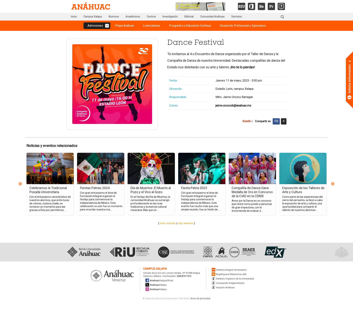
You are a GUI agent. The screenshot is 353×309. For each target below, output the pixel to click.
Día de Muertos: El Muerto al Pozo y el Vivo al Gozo (151, 190)
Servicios (236, 16)
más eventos (185, 223)
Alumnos (113, 16)
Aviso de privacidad (200, 298)
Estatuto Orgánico (235, 278)
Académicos (133, 16)
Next (333, 184)
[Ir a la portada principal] (91, 6)
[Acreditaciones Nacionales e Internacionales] (229, 252)
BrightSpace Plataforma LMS (231, 274)
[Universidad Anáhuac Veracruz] (112, 275)
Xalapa (158, 284)
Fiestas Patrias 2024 (95, 188)
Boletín (247, 121)
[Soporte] (281, 6)
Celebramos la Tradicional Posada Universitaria (48, 190)
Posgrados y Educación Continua (190, 25)
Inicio (74, 16)
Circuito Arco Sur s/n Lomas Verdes (162, 273)
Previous (20, 184)
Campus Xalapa (92, 16)
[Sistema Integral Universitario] (241, 6)
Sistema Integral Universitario (231, 269)
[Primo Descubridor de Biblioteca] (271, 6)
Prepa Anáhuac (124, 25)
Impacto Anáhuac (225, 287)
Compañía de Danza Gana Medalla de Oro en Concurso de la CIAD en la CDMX (252, 192)
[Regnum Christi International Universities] (129, 252)
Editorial (189, 16)
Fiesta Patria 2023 (194, 188)
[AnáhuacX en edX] (275, 252)
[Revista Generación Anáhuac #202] (200, 6)
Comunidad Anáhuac (212, 16)
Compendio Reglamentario (230, 283)
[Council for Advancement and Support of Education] (176, 252)
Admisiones (95, 25)
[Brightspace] (261, 6)
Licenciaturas (151, 25)
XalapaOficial (161, 280)
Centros (151, 16)
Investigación (170, 16)
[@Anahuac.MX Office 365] (251, 6)
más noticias (167, 223)
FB (276, 121)
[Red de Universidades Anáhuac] (84, 252)
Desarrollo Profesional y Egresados (243, 25)
